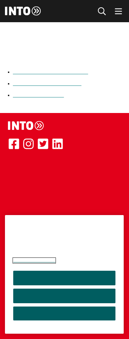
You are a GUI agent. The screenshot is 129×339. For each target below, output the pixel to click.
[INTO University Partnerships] (26, 125)
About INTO (22, 161)
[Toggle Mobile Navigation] (118, 11)
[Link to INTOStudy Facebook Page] (14, 144)
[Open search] (102, 11)
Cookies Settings (64, 313)
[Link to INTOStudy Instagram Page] (28, 144)
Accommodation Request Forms (50, 72)
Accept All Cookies (64, 278)
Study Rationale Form (38, 95)
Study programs (26, 169)
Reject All (64, 296)
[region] (64, 274)
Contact (17, 193)
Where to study (26, 177)
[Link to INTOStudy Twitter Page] (43, 144)
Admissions (21, 185)
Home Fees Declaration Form (47, 83)
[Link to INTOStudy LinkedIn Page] (58, 144)
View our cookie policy (34, 260)
